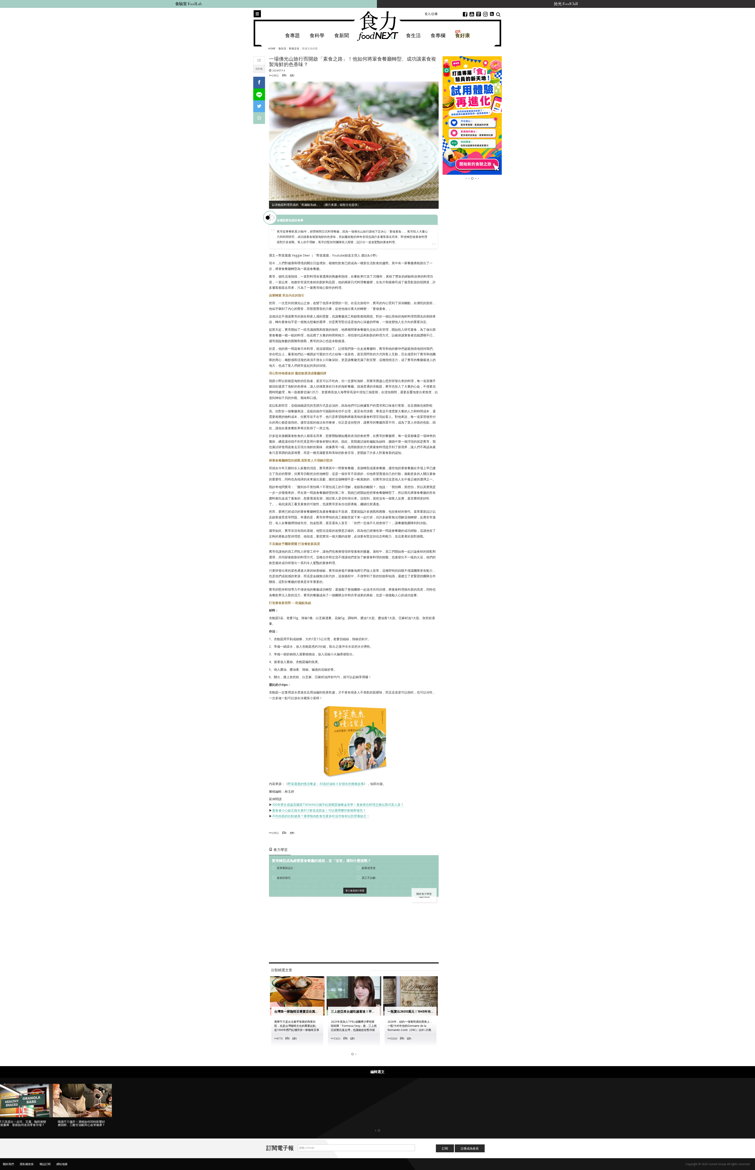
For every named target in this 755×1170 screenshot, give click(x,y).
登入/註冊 (431, 14)
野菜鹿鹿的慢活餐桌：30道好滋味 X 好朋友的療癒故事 (326, 784)
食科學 (317, 35)
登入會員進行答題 (354, 890)
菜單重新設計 (285, 868)
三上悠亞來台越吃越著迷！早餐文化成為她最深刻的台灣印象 (316, 1011)
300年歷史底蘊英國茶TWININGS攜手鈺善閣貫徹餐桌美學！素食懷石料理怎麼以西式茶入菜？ (338, 804)
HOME (271, 48)
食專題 (292, 35)
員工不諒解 (369, 878)
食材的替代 (284, 878)
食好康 (462, 35)
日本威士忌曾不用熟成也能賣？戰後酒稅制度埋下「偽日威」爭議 (433, 1011)
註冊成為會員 (470, 1152)
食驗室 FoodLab (188, 3)
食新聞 (341, 35)
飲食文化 (294, 48)
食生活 (413, 35)
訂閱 (445, 1152)
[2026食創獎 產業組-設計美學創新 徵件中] (472, 115)
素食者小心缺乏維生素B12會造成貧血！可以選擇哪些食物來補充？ (319, 810)
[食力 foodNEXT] (378, 26)
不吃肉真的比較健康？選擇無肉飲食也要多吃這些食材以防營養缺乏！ (321, 816)
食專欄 (438, 35)
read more (424, 897)
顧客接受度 (369, 868)
